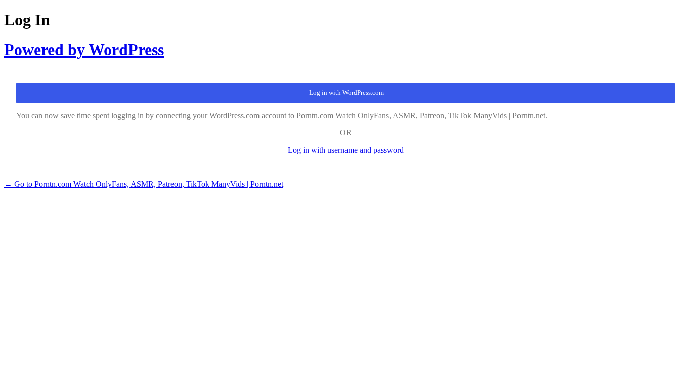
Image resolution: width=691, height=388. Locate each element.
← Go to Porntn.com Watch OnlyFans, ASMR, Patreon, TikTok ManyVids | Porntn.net (143, 184)
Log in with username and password (346, 150)
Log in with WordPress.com (346, 92)
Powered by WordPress (84, 49)
